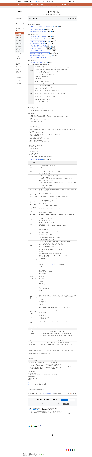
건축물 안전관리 (18, 40)
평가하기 (66, 403)
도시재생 (37, 6)
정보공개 (48, 1)
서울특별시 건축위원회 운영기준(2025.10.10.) (38, 39)
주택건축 (41, 6)
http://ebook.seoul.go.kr (48, 264)
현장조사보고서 (32, 28)
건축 (30, 389)
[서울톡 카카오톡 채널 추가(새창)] (42, 454)
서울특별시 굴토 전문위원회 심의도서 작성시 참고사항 (39, 45)
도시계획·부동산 (31, 6)
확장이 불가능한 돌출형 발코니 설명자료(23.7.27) (38, 55)
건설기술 (51, 6)
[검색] (76, 4)
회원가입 (74, 1)
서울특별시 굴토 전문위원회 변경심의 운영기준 (38, 46)
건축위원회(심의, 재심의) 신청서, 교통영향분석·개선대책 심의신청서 (41, 26)
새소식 (18, 6)
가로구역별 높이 (18, 46)
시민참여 (30, 1)
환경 (32, 4)
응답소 (52, 1)
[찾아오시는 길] (38, 453)
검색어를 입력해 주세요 (65, 4)
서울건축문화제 (18, 49)
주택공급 (17, 23)
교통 (27, 4)
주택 (17, 4)
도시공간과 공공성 (18, 53)
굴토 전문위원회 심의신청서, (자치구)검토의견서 (38, 31)
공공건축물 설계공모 (19, 66)
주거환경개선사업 (18, 77)
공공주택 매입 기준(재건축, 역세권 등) (18, 80)
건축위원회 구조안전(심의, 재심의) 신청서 (37, 29)
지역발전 (26, 6)
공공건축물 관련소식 (19, 18)
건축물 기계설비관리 (19, 43)
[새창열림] (68, 18)
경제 (22, 4)
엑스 (72, 450)
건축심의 (34, 389)
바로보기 (55, 26)
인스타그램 (66, 450)
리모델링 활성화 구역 (19, 48)
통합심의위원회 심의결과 (18, 64)
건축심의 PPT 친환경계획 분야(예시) (36, 159)
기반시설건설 (47, 6)
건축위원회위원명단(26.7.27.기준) (36, 62)
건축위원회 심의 (18, 35)
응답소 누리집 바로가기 (68, 413)
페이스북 (70, 450)
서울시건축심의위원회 (40, 389)
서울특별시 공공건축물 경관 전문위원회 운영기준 (38, 50)
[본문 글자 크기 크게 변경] (73, 18)
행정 (51, 4)
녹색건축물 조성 (18, 38)
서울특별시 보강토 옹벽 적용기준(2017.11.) (37, 48)
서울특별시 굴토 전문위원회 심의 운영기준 (37, 43)
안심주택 (17, 69)
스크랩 (70, 18)
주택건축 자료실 (18, 83)
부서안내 (43, 1)
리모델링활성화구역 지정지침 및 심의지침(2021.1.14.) (39, 53)
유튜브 (68, 450)
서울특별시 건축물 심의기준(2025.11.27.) (37, 38)
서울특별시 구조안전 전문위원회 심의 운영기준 (38, 57)
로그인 (70, 1)
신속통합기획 (57, 6)
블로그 (74, 450)
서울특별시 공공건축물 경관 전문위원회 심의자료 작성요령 (40, 51)
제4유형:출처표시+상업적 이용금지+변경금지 (47, 393)
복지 (37, 4)
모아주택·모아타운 (63, 6)
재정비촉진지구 (18, 58)
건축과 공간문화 (18, 33)
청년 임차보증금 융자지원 (18, 72)
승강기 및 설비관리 (18, 41)
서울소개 (39, 1)
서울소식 (26, 1)
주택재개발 (17, 56)
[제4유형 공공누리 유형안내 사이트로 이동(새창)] (31, 393)
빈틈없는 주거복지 (18, 25)
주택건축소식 (18, 16)
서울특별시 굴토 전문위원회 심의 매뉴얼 (37, 41)
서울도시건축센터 (18, 51)
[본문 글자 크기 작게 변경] (75, 18)
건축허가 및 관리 (18, 37)
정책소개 (21, 6)
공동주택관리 (18, 28)
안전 (42, 4)
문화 (46, 4)
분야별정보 (35, 1)
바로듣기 (60, 26)
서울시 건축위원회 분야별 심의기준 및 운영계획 (38, 36)
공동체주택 (17, 30)
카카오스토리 (76, 450)
